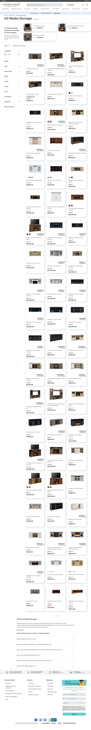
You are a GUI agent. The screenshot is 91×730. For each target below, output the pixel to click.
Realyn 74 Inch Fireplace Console (33, 379)
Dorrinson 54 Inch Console (33, 153)
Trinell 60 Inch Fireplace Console (56, 378)
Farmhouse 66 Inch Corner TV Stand (55, 490)
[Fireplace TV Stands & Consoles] (62, 28)
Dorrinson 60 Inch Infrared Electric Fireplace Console (54, 548)
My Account (50, 683)
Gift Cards (50, 694)
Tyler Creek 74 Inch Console (54, 350)
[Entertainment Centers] (28, 37)
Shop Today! (57, 13)
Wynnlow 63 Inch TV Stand (54, 435)
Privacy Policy (83, 710)
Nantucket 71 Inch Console (54, 319)
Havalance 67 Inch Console (76, 460)
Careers (30, 692)
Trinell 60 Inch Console (32, 68)
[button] (87, 4)
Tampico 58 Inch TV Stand (54, 180)
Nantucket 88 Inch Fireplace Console (76, 294)
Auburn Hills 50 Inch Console (34, 180)
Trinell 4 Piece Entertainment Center (76, 66)
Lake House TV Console (53, 150)
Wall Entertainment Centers (24, 633)
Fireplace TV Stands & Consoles (75, 26)
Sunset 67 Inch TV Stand (33, 432)
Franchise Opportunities (34, 689)
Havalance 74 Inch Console (76, 488)
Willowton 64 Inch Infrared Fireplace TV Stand (75, 123)
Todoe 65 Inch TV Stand (53, 516)
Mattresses (6, 8)
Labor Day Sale (76, 8)
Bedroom (35, 8)
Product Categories (33, 694)
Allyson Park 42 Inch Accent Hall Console (56, 207)
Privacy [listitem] (53, 723)
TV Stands (35, 633)
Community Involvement (34, 686)
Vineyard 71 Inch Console (33, 263)
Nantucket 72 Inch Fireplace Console (54, 238)
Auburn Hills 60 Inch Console (76, 574)
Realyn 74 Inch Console (75, 378)
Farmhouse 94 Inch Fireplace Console (76, 209)
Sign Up (74, 714)
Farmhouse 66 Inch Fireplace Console (34, 463)
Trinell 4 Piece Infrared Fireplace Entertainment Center (55, 404)
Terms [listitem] (59, 723)
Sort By (15, 46)
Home (5, 15)
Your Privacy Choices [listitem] (69, 723)
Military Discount (51, 692)
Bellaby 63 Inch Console (75, 519)
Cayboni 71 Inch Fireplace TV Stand (76, 181)
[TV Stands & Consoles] (28, 28)
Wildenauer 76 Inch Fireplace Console (34, 123)
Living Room (27, 8)
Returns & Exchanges (11, 696)
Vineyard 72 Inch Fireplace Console (76, 266)
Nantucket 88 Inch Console (33, 322)
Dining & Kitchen (45, 8)
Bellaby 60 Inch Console (32, 547)
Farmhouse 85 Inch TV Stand (34, 490)
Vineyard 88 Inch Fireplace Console (33, 207)
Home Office (56, 8)
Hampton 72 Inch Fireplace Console (33, 294)
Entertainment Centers (39, 35)
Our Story (30, 683)
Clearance (85, 8)
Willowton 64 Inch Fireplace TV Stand (77, 404)
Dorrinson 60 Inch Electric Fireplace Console (75, 548)
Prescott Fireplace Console (54, 601)
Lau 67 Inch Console (31, 601)
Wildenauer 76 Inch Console (76, 237)
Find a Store (50, 686)
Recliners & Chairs (16, 8)
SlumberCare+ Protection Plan (13, 693)
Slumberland (23, 723)
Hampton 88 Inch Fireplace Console (33, 576)
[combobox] (44, 4)
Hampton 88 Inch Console (54, 294)
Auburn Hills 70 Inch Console (55, 574)
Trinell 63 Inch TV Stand (32, 94)
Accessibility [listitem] (46, 723)
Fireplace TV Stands (44, 633)
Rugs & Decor (65, 8)
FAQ (6, 699)
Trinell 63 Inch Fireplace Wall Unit (33, 407)
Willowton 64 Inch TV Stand (76, 350)
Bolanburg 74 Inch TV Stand (54, 94)
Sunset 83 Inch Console (75, 322)
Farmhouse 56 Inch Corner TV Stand (34, 238)
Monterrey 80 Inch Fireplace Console (76, 601)
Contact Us (8, 683)
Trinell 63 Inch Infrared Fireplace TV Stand (55, 69)
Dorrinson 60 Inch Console (33, 516)
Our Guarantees (9, 690)
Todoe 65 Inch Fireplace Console (77, 153)
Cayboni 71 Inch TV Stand (75, 96)
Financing (50, 689)
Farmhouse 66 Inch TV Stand (55, 125)
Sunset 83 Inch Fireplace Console (33, 351)
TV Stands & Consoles (39, 26)
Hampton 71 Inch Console (54, 266)
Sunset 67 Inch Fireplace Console (75, 435)
